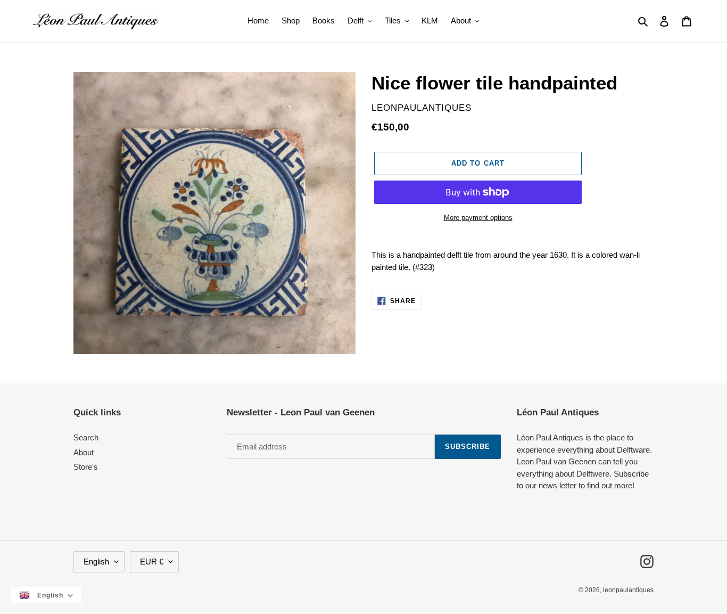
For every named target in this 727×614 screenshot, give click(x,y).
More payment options (478, 218)
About (83, 452)
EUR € (151, 561)
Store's (85, 466)
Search (85, 437)
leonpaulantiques (628, 590)
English (96, 561)
